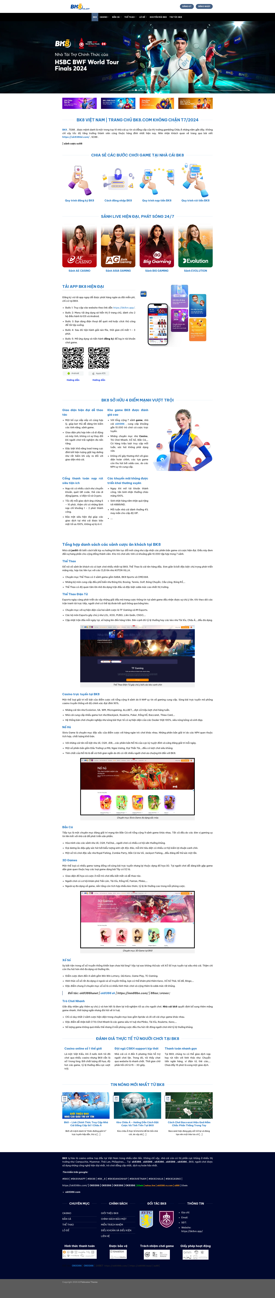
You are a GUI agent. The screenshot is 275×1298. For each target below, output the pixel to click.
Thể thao (129, 17)
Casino (104, 17)
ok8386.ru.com (165, 1185)
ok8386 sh (107, 993)
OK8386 (94, 1185)
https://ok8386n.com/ (75, 1185)
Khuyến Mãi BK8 (158, 17)
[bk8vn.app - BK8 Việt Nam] (76, 6)
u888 (176, 1185)
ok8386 (147, 1161)
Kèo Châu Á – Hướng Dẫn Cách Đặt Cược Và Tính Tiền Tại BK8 (137, 1124)
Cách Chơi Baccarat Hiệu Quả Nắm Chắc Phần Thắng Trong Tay (189, 1124)
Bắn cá (116, 17)
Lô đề (142, 17)
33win (140, 1185)
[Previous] (59, 1062)
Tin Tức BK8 (175, 17)
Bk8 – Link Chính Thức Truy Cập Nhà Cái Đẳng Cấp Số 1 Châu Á (86, 1124)
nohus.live (150, 1185)
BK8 (95, 17)
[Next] (215, 1062)
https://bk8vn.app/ (123, 307)
